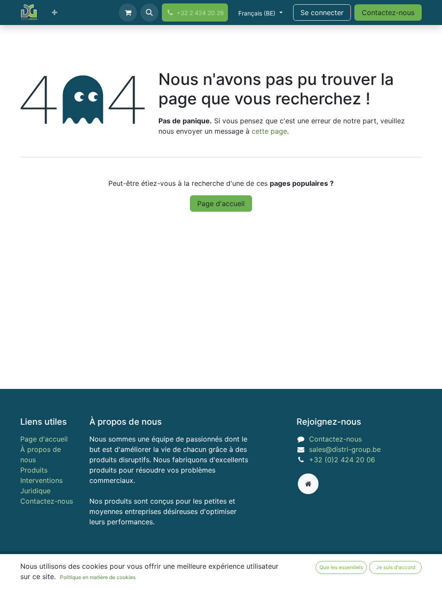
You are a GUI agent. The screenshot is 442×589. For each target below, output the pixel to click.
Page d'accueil (221, 203)
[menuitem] (54, 12)
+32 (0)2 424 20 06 (342, 459)
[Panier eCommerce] (128, 12)
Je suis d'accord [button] (395, 567)
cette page (269, 131)
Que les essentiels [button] (341, 567)
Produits (33, 470)
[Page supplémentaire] (308, 483)
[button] (149, 12)
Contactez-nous (388, 12)
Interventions (41, 480)
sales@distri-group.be (345, 449)
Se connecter (322, 12)
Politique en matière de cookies (98, 577)
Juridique (35, 490)
